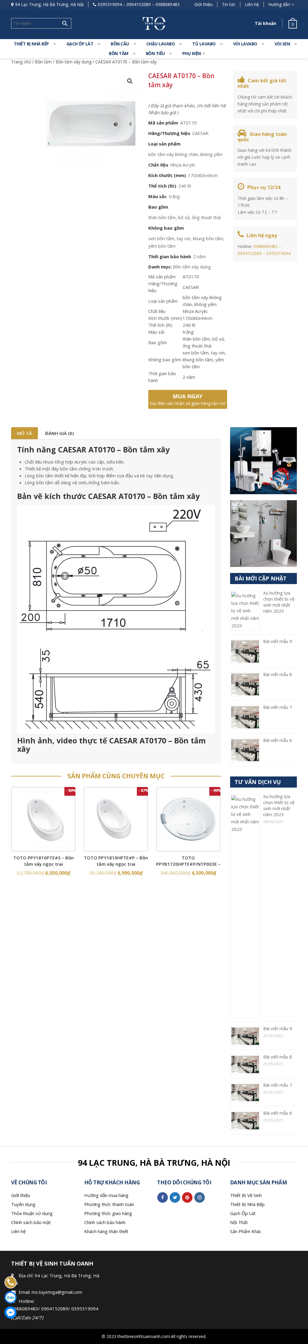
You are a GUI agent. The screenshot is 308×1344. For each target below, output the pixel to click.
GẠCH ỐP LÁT (80, 44)
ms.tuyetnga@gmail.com (57, 1292)
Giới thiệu (203, 4)
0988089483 (168, 4)
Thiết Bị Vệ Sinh (246, 1195)
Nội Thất (239, 1222)
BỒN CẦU (120, 44)
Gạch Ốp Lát (243, 1213)
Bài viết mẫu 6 (277, 740)
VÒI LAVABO (245, 44)
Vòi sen (282, 44)
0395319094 (110, 4)
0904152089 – (252, 253)
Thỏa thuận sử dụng (32, 1213)
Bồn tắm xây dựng (73, 62)
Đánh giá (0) (59, 433)
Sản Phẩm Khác (245, 1231)
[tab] (24, 433)
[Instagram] (199, 1197)
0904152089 (139, 4)
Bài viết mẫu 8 (277, 674)
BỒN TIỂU (155, 53)
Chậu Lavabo (160, 44)
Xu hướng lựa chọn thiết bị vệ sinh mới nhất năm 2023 (278, 602)
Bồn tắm (118, 53)
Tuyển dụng (23, 1204)
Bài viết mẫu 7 (277, 707)
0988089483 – (267, 246)
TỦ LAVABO (204, 44)
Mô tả (24, 433)
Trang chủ (21, 62)
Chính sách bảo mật (31, 1222)
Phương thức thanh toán (109, 1204)
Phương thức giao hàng (108, 1213)
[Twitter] (175, 1197)
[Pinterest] (187, 1197)
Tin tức (229, 4)
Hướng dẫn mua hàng (106, 1195)
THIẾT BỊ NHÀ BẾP (31, 44)
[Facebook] (162, 1197)
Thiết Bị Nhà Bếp (247, 1204)
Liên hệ (252, 4)
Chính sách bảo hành (104, 1222)
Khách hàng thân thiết (106, 1231)
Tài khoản (265, 23)
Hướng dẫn (279, 4)
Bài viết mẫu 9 (277, 641)
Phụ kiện (191, 53)
